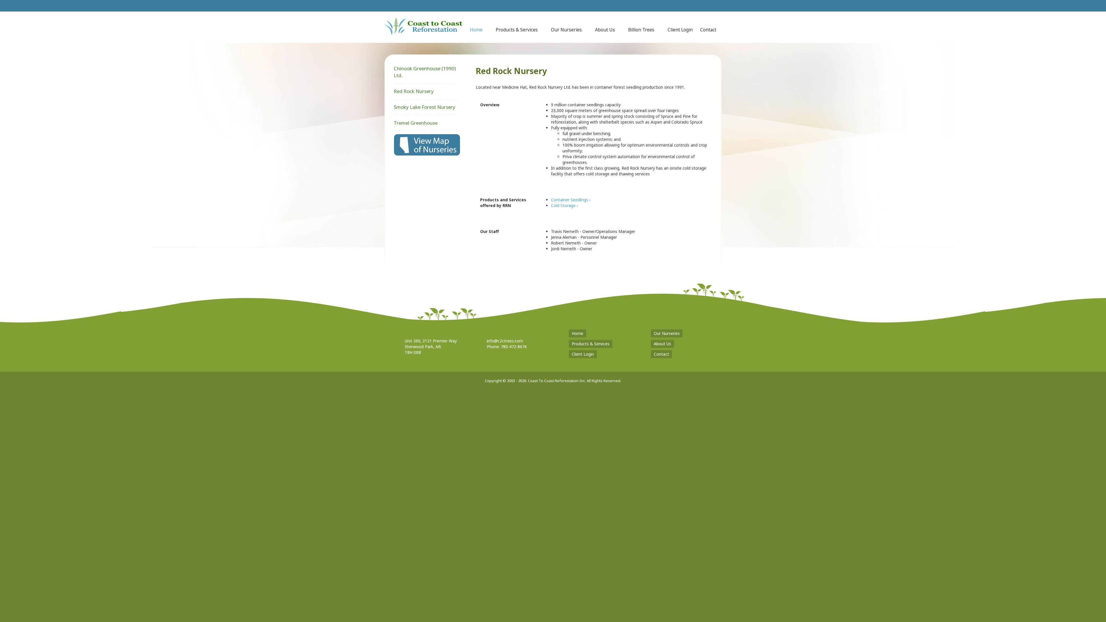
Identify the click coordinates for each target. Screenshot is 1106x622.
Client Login (583, 354)
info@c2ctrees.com (505, 341)
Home (577, 333)
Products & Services (590, 343)
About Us (662, 343)
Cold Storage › (564, 205)
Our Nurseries (667, 333)
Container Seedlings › (570, 199)
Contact (661, 354)
